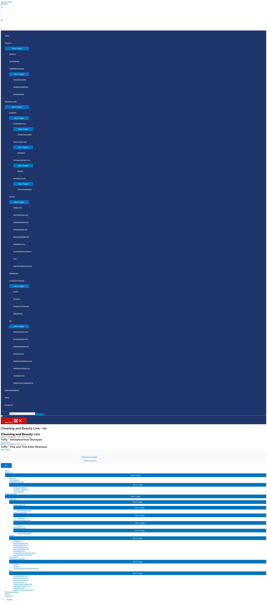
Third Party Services (16, 281)
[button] (5, 442)
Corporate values (19, 80)
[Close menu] (6, 465)
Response (21, 153)
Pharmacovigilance (12, 390)
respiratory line (19, 376)
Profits (15, 292)
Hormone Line (18, 354)
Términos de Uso (90, 460)
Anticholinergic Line (20, 332)
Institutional (13, 273)
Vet (10, 321)
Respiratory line (19, 244)
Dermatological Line (20, 215)
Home (7, 36)
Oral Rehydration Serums (22, 266)
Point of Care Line (20, 142)
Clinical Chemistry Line (21, 160)
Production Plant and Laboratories (21, 310)
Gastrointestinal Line (21, 222)
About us (8, 43)
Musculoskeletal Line (21, 237)
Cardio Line (17, 208)
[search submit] (40, 414)
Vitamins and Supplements (23, 383)
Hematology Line (19, 178)
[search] (22, 413)
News (7, 398)
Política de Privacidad (89, 457)
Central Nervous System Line (22, 255)
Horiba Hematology (25, 189)
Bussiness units (11, 102)
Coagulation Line (19, 124)
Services (16, 299)
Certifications (14, 61)
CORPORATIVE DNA (16, 69)
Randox (20, 171)
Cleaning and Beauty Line (22, 361)
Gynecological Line (20, 229)
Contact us (9, 405)
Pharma (12, 197)
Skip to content (6, 2)
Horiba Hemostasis (24, 134)
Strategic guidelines (20, 87)
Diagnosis (12, 113)
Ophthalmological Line (21, 368)
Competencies (18, 94)
